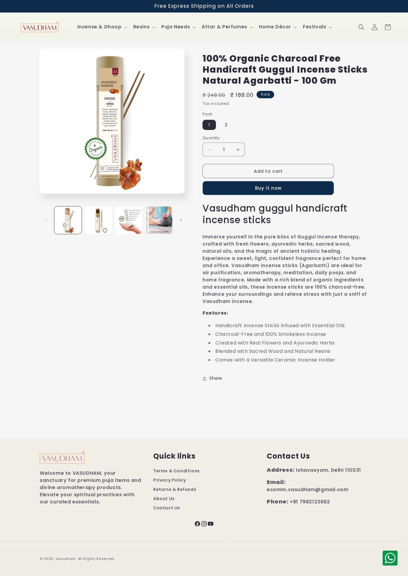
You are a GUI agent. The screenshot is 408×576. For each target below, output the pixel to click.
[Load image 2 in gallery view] (98, 220)
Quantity (211, 138)
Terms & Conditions (176, 471)
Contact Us (166, 508)
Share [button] (215, 378)
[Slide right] (181, 220)
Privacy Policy (169, 480)
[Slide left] (46, 220)
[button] (102, 27)
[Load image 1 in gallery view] (68, 220)
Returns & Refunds (174, 490)
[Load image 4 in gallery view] (158, 220)
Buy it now (268, 188)
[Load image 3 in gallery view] (128, 220)
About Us (164, 499)
